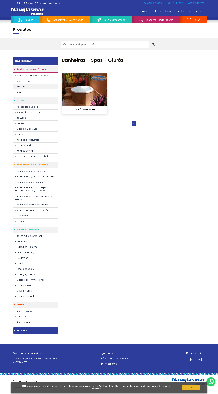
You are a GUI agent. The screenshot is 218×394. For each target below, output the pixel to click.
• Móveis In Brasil (24, 290)
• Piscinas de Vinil (24, 150)
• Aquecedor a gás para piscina (32, 171)
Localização (183, 11)
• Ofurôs (20, 86)
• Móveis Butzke (23, 285)
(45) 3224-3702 (175, 3)
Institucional (149, 11)
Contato (200, 11)
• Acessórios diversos (26, 106)
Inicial (134, 11)
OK (191, 387)
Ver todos (21, 330)
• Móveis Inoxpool (24, 296)
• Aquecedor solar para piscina (31, 204)
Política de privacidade (25, 381)
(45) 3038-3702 (154, 3)
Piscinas (29, 19)
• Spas (18, 92)
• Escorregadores (24, 268)
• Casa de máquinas (26, 128)
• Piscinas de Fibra (24, 145)
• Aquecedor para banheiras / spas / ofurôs (35, 198)
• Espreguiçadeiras (25, 274)
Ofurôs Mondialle (84, 109)
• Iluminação (22, 215)
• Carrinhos (21, 241)
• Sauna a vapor (23, 311)
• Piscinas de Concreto (27, 139)
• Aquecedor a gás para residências (34, 176)
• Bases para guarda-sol (28, 235)
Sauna (196, 19)
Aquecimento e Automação (68, 19)
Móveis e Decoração (114, 19)
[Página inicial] (27, 11)
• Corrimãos (21, 257)
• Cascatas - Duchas (26, 246)
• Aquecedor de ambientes (29, 182)
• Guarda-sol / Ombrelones (29, 279)
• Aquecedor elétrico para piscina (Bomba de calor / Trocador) (33, 189)
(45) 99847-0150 (196, 3)
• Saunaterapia (23, 322)
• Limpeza (20, 221)
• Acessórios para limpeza (29, 112)
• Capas (19, 123)
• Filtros (19, 134)
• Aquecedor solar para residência (33, 210)
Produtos (165, 11)
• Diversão (20, 263)
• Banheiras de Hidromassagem (32, 75)
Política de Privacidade (109, 386)
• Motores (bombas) (26, 81)
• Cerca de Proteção (26, 252)
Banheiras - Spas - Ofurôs (159, 19)
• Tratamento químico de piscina (33, 156)
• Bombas (20, 117)
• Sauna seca (22, 316)
